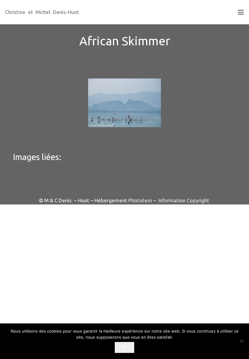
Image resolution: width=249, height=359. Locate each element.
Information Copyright (183, 200)
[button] (241, 12)
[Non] (241, 341)
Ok (124, 347)
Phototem (140, 200)
